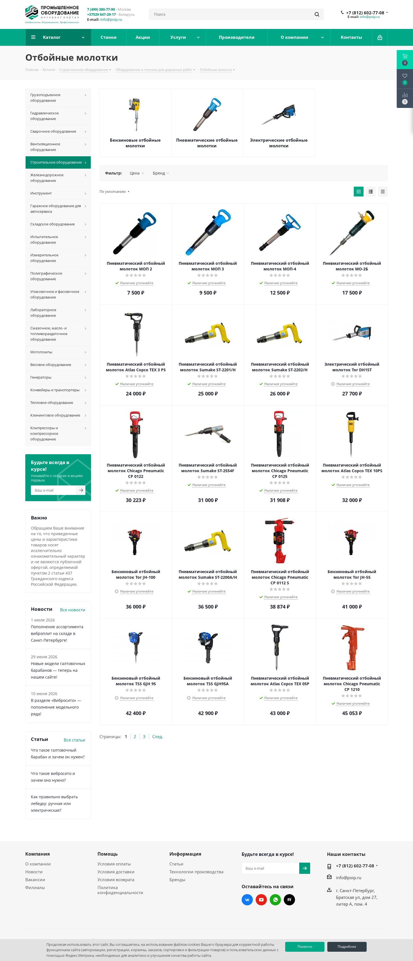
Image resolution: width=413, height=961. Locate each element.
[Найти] (317, 14)
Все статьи (74, 740)
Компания (37, 854)
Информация (185, 854)
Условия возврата (115, 879)
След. (157, 736)
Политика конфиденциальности (120, 890)
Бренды (177, 879)
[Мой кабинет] (380, 37)
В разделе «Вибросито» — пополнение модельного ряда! (56, 707)
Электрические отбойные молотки (279, 142)
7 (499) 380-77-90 (101, 9)
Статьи (176, 864)
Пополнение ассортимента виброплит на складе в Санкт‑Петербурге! (57, 633)
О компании (38, 864)
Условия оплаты (114, 864)
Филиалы (35, 887)
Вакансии (35, 879)
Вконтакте (247, 899)
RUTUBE (289, 899)
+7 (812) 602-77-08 (365, 12)
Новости (34, 871)
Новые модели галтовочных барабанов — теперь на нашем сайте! (58, 670)
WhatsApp (275, 899)
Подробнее (347, 946)
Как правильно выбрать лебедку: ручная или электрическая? (54, 803)
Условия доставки (116, 871)
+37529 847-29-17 (101, 14)
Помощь (107, 854)
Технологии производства (196, 871)
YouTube (261, 899)
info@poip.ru (111, 19)
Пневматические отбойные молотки (207, 142)
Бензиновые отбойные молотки (135, 142)
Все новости (72, 609)
